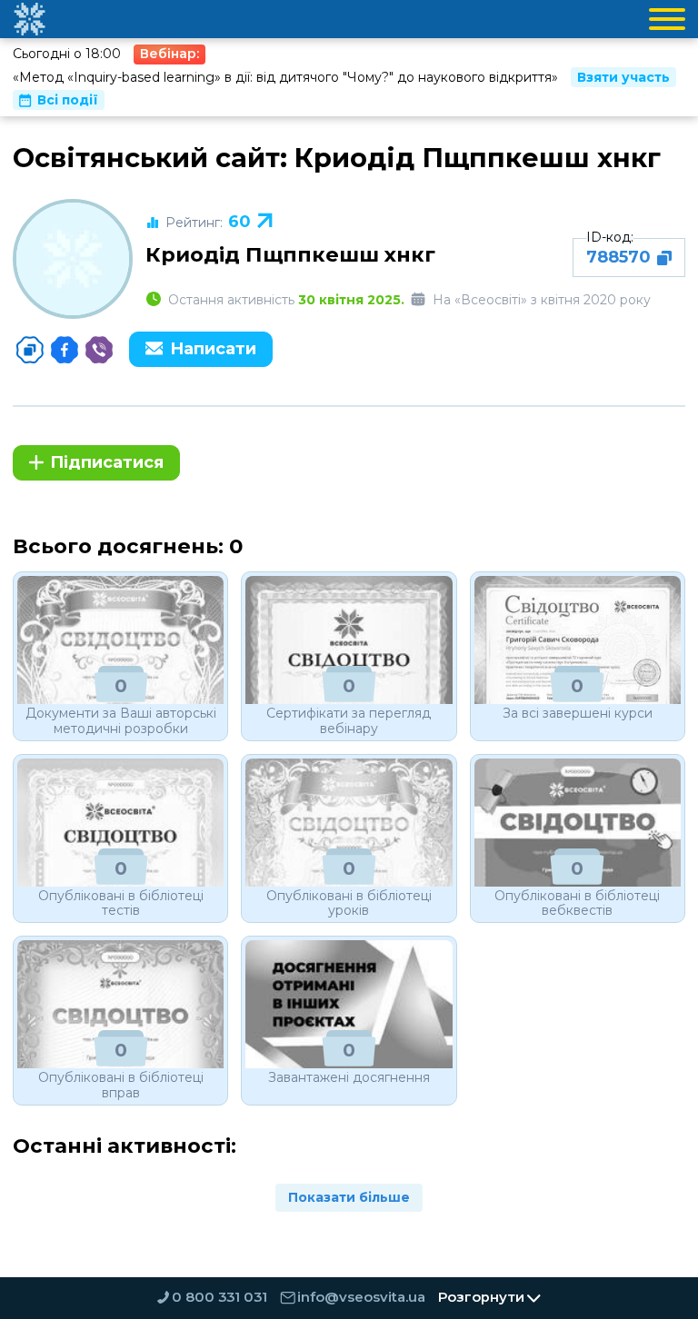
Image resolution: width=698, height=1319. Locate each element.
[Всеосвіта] (29, 19)
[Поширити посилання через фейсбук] (64, 349)
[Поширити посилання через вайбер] (99, 349)
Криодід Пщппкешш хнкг (290, 254)
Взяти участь (623, 77)
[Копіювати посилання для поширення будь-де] (30, 349)
